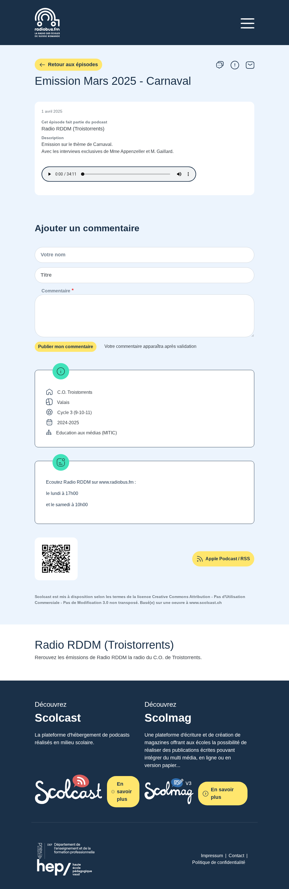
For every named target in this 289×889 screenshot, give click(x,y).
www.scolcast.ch (205, 602)
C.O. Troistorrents (74, 392)
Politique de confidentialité (218, 862)
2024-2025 (68, 422)
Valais (63, 402)
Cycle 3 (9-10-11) (74, 412)
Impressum (212, 855)
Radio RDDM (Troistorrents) (72, 129)
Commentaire (55, 290)
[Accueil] (47, 11)
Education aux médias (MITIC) (86, 432)
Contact (236, 855)
